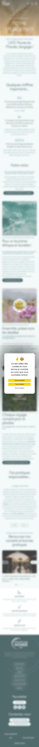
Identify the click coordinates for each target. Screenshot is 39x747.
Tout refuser (19, 384)
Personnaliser (19, 388)
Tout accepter (19, 380)
